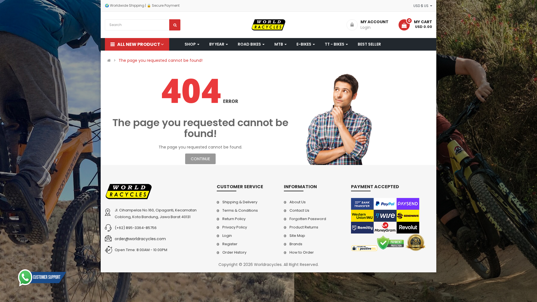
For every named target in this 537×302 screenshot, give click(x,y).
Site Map (297, 235)
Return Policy (234, 218)
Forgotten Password (307, 218)
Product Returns (303, 227)
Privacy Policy (234, 227)
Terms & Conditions (240, 210)
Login (227, 235)
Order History (234, 252)
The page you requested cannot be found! (160, 60)
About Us (297, 202)
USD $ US (421, 5)
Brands (295, 244)
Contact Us (299, 210)
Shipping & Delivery (239, 202)
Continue (200, 159)
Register (229, 244)
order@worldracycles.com (140, 239)
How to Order (301, 252)
